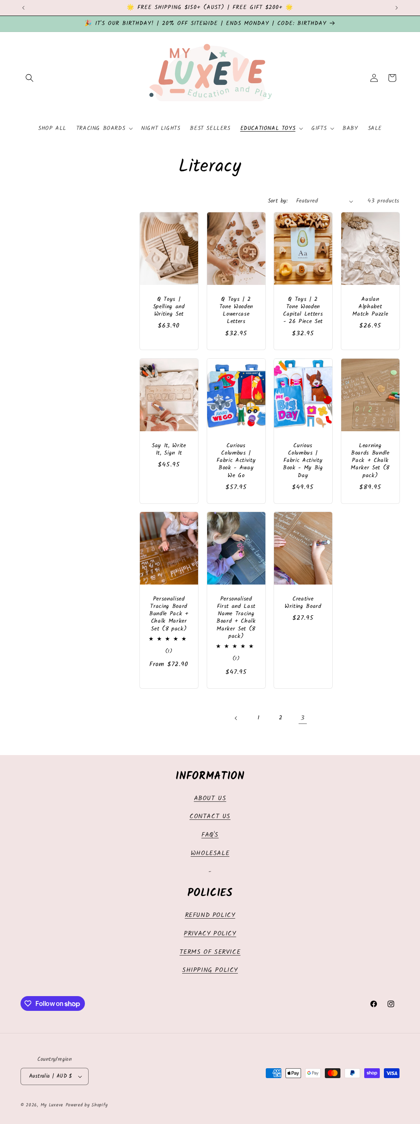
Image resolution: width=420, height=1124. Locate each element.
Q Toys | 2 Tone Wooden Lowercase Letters (236, 311)
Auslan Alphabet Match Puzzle (370, 307)
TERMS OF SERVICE (210, 952)
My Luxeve (52, 1105)
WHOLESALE (210, 853)
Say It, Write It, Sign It (169, 449)
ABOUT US (210, 798)
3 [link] (303, 718)
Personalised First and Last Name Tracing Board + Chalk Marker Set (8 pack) (236, 618)
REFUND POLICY (210, 915)
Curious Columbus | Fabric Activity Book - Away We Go (236, 461)
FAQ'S (210, 835)
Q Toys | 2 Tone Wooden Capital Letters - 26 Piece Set (303, 311)
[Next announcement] (397, 8)
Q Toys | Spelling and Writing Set (169, 307)
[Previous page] (236, 718)
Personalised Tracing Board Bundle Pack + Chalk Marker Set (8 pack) (169, 614)
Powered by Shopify (87, 1105)
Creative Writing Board (303, 603)
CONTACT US (210, 816)
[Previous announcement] (23, 8)
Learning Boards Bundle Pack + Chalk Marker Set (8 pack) (370, 461)
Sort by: (278, 200)
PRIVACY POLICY (210, 933)
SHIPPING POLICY (210, 970)
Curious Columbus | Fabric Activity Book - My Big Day (303, 461)
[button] (30, 78)
